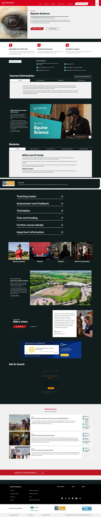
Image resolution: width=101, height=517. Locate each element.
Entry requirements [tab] (40, 80)
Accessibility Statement (14, 515)
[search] (92, 2)
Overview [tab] (20, 80)
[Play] (90, 137)
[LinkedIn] (72, 498)
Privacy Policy (30, 515)
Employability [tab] (60, 80)
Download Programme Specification (82, 76)
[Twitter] (80, 498)
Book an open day (53, 28)
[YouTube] (76, 498)
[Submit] (43, 472)
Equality (11, 500)
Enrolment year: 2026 (14, 61)
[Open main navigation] (97, 3)
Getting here (12, 496)
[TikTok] (69, 498)
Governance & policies (14, 493)
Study (40, 3)
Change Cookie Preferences (34, 500)
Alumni (30, 496)
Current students (61, 3)
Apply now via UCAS (37, 28)
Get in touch (60, 486)
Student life (46, 3)
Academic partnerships (33, 490)
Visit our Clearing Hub (81, 3)
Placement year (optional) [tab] (67, 148)
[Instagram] (65, 498)
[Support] (61, 263)
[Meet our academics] (82, 263)
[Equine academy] (19, 263)
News (83, 486)
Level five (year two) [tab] (50, 148)
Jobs (73, 486)
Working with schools (33, 493)
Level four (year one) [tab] (34, 148)
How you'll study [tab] (81, 80)
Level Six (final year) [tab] (83, 148)
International (69, 3)
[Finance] (40, 263)
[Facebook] (62, 498)
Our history (12, 490)
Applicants (53, 3)
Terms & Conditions (46, 515)
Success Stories (19, 326)
